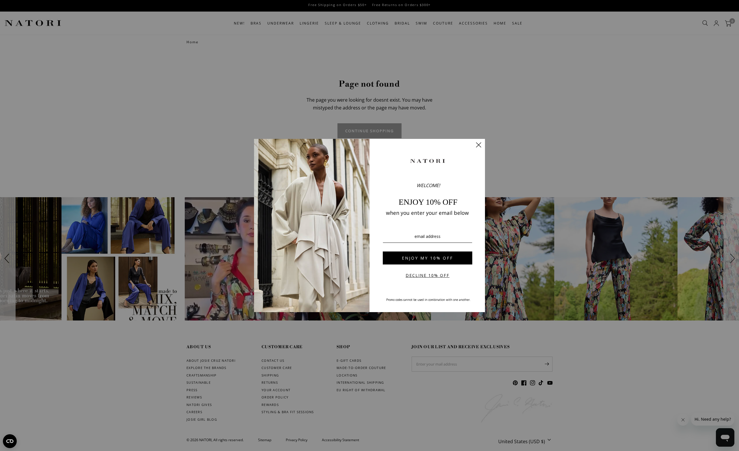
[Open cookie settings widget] (10, 441)
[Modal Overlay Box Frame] (369, 225)
